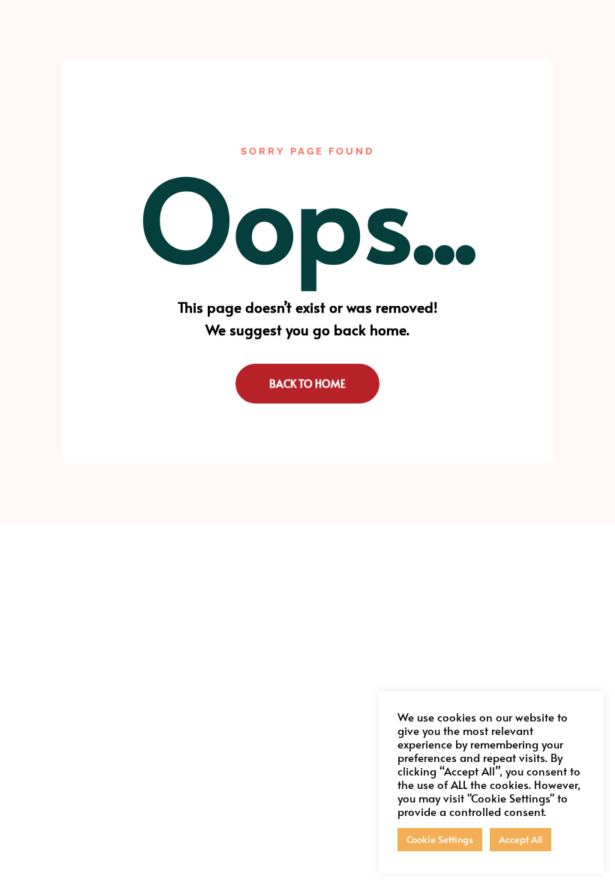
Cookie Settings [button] (439, 839)
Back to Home (307, 383)
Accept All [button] (520, 839)
